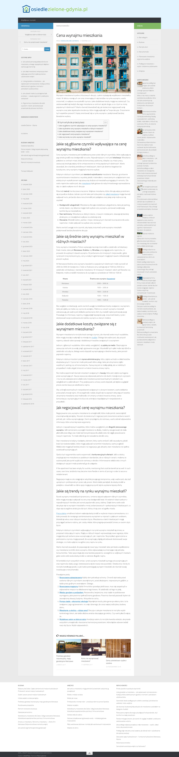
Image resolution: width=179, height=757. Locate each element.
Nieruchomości (62, 26)
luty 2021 (26, 275)
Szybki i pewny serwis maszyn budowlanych (32, 695)
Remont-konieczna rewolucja (30, 162)
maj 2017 (26, 370)
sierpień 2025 (27, 213)
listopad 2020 (27, 285)
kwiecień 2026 (27, 203)
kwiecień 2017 (27, 375)
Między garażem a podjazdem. (71, 592)
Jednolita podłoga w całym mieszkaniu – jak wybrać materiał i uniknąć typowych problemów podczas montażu (147, 161)
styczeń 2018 (27, 332)
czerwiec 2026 (27, 194)
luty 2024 (26, 242)
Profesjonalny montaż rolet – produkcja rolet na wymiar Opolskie (88, 702)
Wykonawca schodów (149, 111)
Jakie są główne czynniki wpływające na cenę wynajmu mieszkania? (83, 126)
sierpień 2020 (27, 289)
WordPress (27, 756)
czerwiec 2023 (27, 256)
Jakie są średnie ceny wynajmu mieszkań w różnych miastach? (81, 129)
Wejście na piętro (72, 705)
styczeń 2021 (27, 280)
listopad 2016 (27, 399)
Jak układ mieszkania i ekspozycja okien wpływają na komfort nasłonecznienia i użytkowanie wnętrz (34, 74)
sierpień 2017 (27, 356)
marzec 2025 (27, 223)
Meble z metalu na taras (75, 695)
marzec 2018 (27, 323)
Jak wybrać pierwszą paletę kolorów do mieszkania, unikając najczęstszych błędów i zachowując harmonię (35, 64)
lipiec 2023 (26, 251)
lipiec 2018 (26, 304)
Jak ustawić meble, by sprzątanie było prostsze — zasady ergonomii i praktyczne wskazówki (35, 96)
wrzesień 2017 (28, 351)
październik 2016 (28, 404)
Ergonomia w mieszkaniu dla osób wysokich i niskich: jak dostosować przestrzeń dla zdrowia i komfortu (33, 105)
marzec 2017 (27, 380)
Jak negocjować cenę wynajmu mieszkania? (74, 134)
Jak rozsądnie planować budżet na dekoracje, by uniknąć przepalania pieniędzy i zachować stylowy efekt (147, 192)
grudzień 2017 (27, 337)
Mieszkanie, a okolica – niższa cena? (73, 610)
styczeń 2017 (27, 389)
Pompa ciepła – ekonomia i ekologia (73, 601)
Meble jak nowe (72, 698)
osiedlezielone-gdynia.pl (70, 41)
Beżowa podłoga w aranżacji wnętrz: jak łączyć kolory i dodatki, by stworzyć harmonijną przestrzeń (147, 325)
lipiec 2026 (26, 189)
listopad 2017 (27, 342)
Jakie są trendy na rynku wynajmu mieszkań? (75, 137)
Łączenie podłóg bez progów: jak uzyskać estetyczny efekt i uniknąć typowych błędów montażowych (146, 88)
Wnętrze (142, 71)
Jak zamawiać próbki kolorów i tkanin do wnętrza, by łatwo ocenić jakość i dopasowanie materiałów (146, 135)
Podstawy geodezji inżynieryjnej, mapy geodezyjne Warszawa (64, 658)
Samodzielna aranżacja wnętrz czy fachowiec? (131, 746)
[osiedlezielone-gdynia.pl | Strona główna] (54, 8)
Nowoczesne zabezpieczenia (70, 577)
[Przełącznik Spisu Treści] (104, 122)
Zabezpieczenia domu (25, 712)
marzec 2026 (27, 208)
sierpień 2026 (27, 184)
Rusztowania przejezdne (26, 705)
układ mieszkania (112, 194)
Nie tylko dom (143, 47)
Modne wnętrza (147, 215)
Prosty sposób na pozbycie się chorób (128, 689)
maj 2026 (26, 199)
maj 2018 (26, 313)
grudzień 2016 (27, 394)
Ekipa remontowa (26, 159)
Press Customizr (41, 756)
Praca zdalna (61, 513)
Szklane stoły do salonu (74, 715)
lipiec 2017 (26, 361)
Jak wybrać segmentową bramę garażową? (35, 155)
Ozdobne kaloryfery (27, 146)
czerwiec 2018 (27, 308)
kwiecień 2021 (27, 270)
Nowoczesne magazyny (68, 586)
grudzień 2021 (27, 265)
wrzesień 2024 (28, 227)
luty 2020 (26, 294)
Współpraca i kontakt (28, 20)
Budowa (141, 42)
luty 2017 (26, 385)
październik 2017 (28, 347)
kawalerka (111, 279)
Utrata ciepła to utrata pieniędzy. (28, 698)
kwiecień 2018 (27, 318)
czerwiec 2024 (27, 232)
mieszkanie (86, 183)
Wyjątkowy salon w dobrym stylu (72, 619)
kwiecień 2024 (27, 237)
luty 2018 (26, 327)
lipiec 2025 (26, 218)
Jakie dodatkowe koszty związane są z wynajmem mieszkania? (81, 131)
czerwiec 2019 (27, 299)
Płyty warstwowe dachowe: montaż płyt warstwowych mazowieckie (89, 724)
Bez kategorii (143, 37)
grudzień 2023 (27, 246)
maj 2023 (26, 261)
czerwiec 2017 (27, 366)
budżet (94, 337)
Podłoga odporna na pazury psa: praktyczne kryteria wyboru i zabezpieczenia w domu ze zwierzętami (147, 254)
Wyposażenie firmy (148, 278)
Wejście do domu (72, 728)
